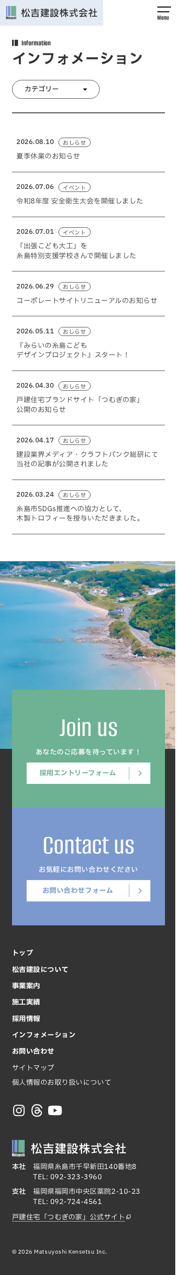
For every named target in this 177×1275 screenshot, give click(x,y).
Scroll (164, 1243)
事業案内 (26, 986)
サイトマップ (33, 1068)
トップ (23, 953)
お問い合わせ (33, 1051)
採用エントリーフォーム (78, 773)
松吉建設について (40, 970)
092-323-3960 (76, 1177)
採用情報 (26, 1019)
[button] (164, 13)
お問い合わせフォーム (78, 891)
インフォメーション (44, 1035)
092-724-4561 (76, 1202)
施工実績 (26, 1002)
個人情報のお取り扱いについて (61, 1083)
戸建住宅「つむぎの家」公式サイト (68, 1217)
